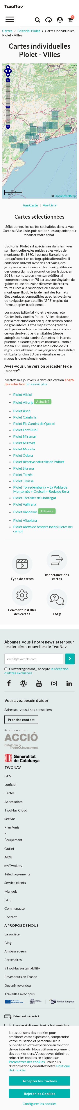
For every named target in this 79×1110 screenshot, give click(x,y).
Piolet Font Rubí (25, 430)
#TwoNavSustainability (22, 968)
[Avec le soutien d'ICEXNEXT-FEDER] (39, 1000)
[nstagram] (54, 683)
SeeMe (9, 819)
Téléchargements (17, 874)
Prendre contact (21, 719)
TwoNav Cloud (15, 810)
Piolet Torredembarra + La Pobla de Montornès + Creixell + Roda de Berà (41, 489)
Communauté (14, 908)
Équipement (13, 840)
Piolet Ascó (22, 411)
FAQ (7, 900)
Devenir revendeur (18, 985)
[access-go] (48, 21)
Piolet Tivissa (23, 481)
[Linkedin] (69, 683)
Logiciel (10, 784)
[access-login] (60, 21)
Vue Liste (49, 205)
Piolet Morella (24, 449)
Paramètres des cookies (27, 1062)
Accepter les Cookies (39, 1081)
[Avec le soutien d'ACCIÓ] (22, 747)
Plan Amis (11, 827)
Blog (8, 942)
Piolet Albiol (22, 394)
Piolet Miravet (24, 443)
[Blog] (23, 683)
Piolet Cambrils (25, 417)
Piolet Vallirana (24, 504)
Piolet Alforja (23, 402)
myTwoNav (13, 865)
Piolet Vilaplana (25, 520)
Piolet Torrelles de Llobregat (34, 498)
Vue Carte (30, 205)
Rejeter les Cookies (39, 1093)
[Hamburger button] (10, 19)
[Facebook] (9, 683)
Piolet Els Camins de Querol (34, 423)
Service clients (15, 882)
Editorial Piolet (28, 31)
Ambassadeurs (15, 951)
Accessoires (13, 801)
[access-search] (37, 21)
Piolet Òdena (23, 455)
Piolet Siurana (23, 468)
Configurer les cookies (39, 1103)
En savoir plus (37, 384)
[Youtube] (39, 683)
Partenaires (13, 959)
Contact (10, 917)
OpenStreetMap (65, 196)
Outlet (9, 848)
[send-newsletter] (70, 659)
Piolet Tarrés (22, 474)
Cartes (7, 31)
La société (12, 934)
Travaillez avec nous (19, 994)
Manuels (10, 891)
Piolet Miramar (24, 436)
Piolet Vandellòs (25, 512)
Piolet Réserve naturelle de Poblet (38, 462)
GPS (7, 776)
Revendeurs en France (20, 976)
